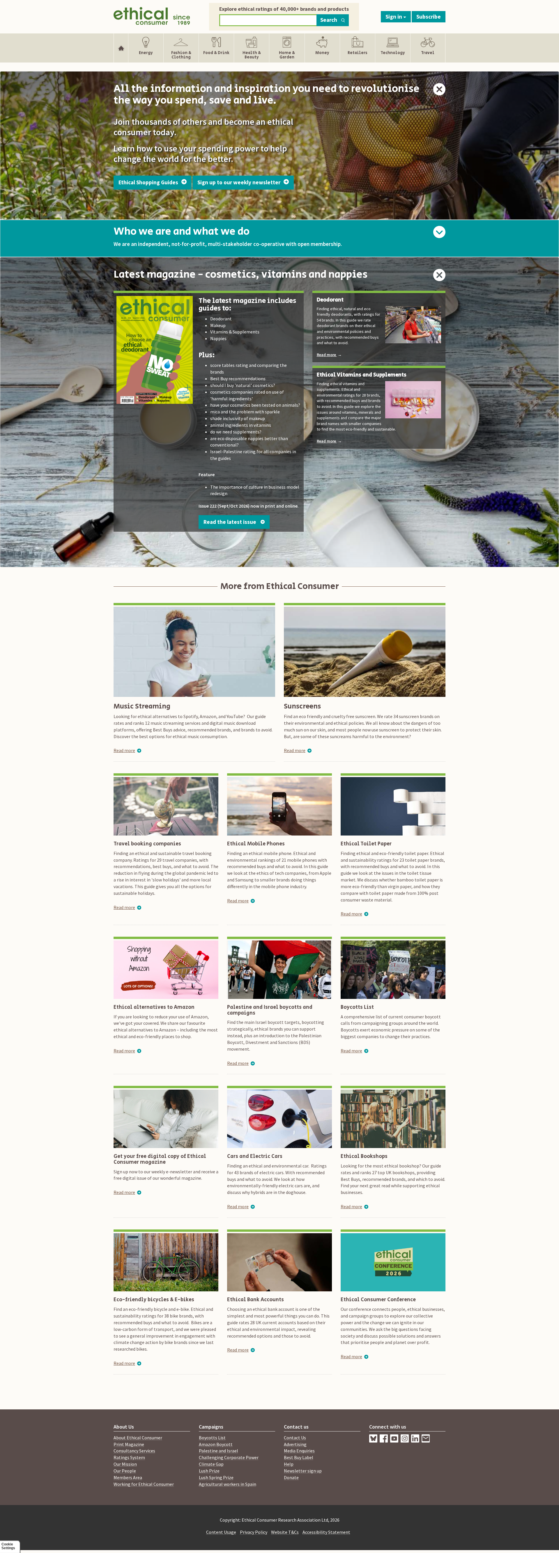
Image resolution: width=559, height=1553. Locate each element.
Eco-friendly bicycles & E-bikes (154, 1300)
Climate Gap (211, 1464)
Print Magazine (129, 1444)
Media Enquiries (299, 1451)
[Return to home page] (152, 15)
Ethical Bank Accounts (255, 1300)
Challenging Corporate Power (229, 1457)
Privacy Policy (253, 1532)
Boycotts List (357, 1007)
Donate (291, 1477)
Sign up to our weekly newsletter (239, 182)
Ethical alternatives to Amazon (154, 1007)
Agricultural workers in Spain (227, 1484)
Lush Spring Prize (216, 1477)
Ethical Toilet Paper (366, 844)
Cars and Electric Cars (254, 1156)
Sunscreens (302, 706)
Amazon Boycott (216, 1444)
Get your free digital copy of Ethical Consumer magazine (160, 1159)
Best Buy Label (298, 1457)
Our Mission (125, 1464)
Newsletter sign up (303, 1471)
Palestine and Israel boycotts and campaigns (269, 1010)
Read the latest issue (231, 521)
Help (288, 1464)
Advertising (295, 1444)
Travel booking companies (147, 844)
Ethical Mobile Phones (256, 844)
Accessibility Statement (326, 1532)
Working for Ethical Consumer (144, 1484)
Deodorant (330, 300)
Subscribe (428, 16)
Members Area (128, 1477)
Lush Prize (209, 1471)
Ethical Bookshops (364, 1156)
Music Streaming (142, 706)
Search (328, 19)
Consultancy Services (134, 1451)
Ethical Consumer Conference (378, 1300)
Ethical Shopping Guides (148, 182)
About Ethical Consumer (138, 1437)
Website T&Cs (285, 1532)
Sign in (394, 16)
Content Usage (221, 1532)
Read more (329, 354)
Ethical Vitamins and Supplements (361, 375)
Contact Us (295, 1437)
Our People (125, 1471)
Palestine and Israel (218, 1451)
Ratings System (129, 1457)
